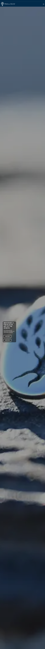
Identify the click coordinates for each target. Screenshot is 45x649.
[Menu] (43, 4)
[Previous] (2, 331)
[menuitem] (43, 4)
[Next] (42, 331)
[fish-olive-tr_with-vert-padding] (8, 4)
